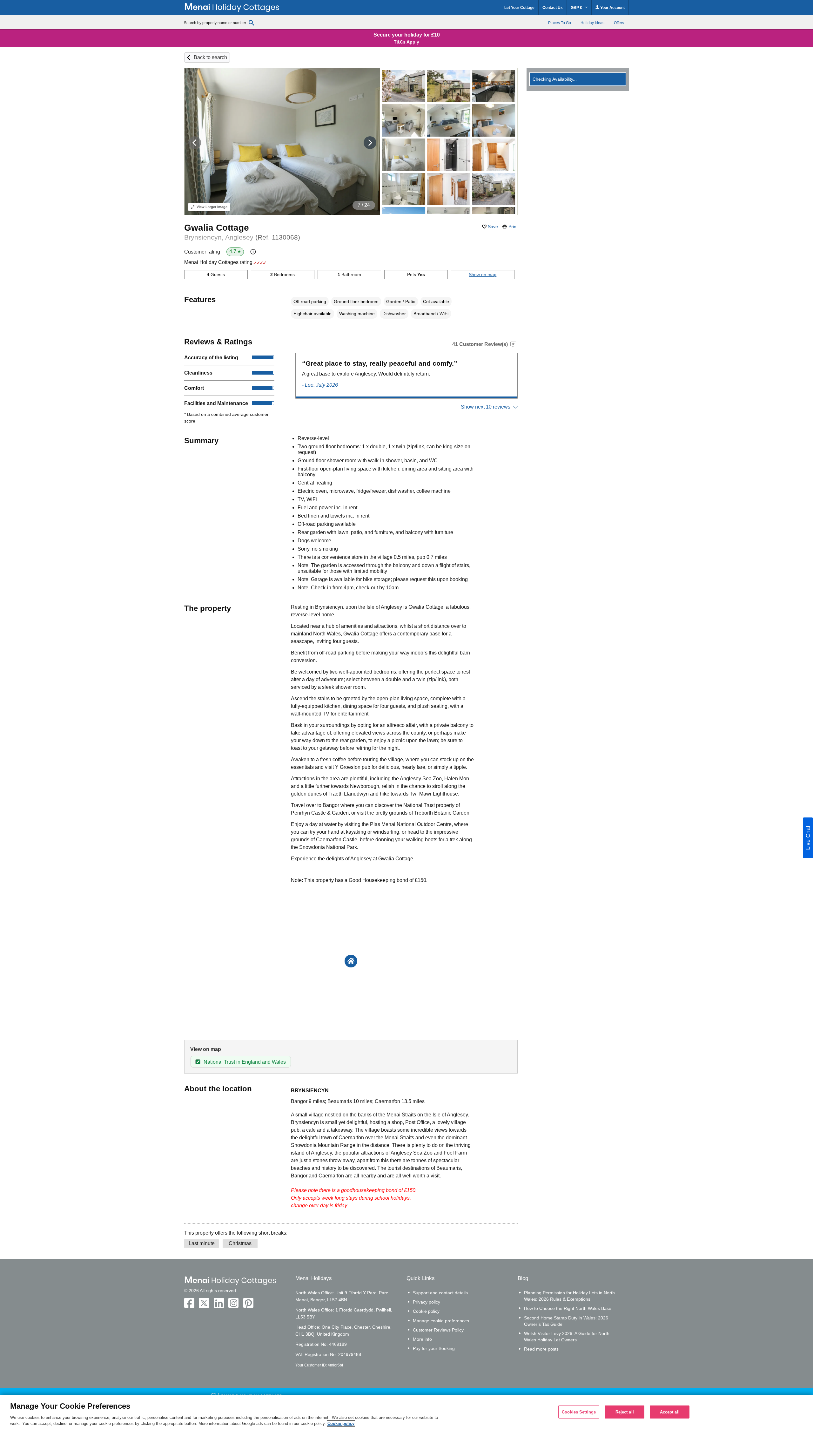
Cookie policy (426, 1311)
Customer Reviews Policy (438, 1329)
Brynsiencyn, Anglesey (242, 237)
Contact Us (552, 7)
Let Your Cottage (519, 7)
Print (513, 226)
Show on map (482, 274)
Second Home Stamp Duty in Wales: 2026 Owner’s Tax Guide (566, 1321)
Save (493, 226)
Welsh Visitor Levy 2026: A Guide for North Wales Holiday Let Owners (566, 1336)
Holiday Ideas (592, 23)
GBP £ (577, 7)
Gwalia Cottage (216, 228)
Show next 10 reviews (485, 407)
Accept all (670, 1411)
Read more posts (541, 1349)
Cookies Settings (579, 1411)
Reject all (624, 1411)
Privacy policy (426, 1302)
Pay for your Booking (434, 1348)
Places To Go (559, 23)
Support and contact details (440, 1292)
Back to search (210, 57)
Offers (619, 23)
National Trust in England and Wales (245, 1062)
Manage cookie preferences (441, 1320)
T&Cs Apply (406, 41)
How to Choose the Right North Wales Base (567, 1308)
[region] (406, 1412)
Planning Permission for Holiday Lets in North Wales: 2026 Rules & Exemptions (569, 1296)
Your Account (612, 7)
